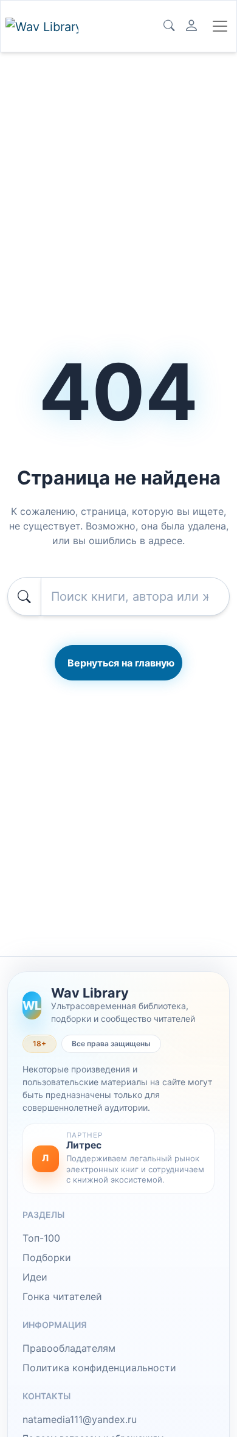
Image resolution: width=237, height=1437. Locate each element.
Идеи (34, 1277)
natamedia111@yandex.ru (79, 1419)
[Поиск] (169, 26)
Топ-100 (41, 1238)
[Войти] (191, 26)
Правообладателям (68, 1348)
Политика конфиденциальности (99, 1368)
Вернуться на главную (120, 663)
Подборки (46, 1257)
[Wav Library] (41, 26)
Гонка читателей (62, 1296)
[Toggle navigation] (220, 26)
